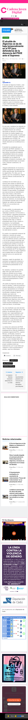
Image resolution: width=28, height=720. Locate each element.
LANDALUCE (13, 360)
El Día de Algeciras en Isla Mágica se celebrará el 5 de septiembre (17, 445)
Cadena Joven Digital (16, 10)
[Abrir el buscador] (22, 24)
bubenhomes (6, 82)
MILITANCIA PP (8, 363)
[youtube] (16, 16)
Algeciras (6, 38)
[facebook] (12, 16)
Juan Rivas (6, 59)
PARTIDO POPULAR (9, 366)
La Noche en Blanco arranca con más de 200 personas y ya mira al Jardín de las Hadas (19, 29)
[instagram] (14, 16)
